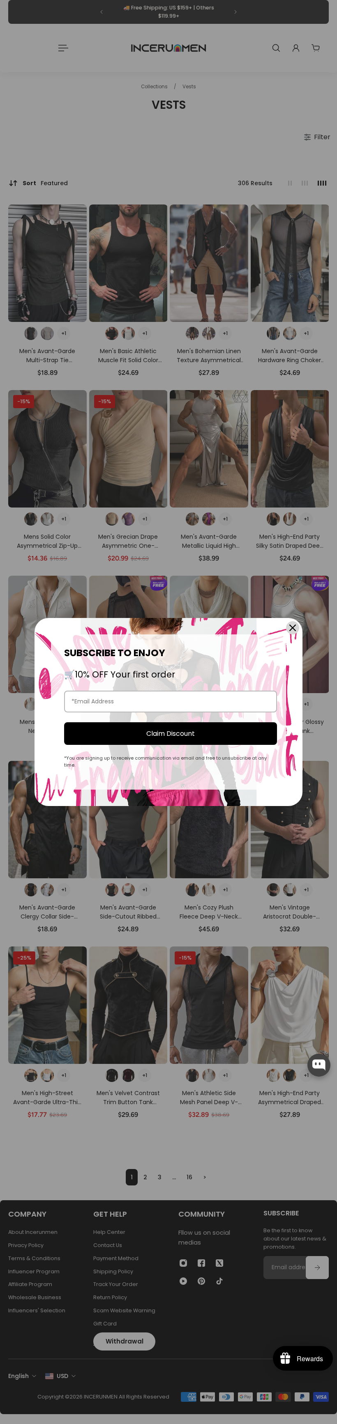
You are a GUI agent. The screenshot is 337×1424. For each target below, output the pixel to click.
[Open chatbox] (318, 1065)
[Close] (292, 628)
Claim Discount (170, 733)
